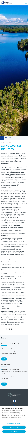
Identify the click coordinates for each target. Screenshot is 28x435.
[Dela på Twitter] (9, 329)
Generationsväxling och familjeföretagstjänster (14, 371)
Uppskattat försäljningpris (9, 376)
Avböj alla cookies (14, 427)
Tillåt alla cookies (14, 431)
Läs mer (10, 419)
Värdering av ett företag (8, 351)
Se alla (4, 359)
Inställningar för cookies (14, 423)
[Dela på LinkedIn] (12, 329)
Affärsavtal (5, 378)
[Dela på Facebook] (6, 329)
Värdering (4, 373)
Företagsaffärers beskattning (9, 348)
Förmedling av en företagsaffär (10, 369)
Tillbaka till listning (10, 138)
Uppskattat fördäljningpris (9, 353)
